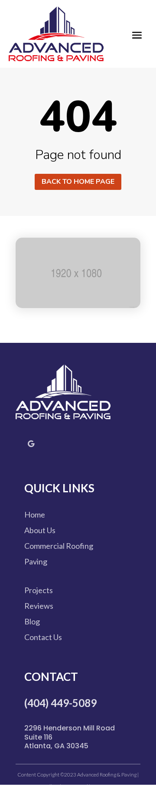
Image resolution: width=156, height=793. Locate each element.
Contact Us (43, 637)
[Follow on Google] (31, 444)
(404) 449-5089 (60, 703)
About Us (39, 530)
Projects (38, 590)
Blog (32, 621)
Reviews (38, 606)
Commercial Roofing (58, 546)
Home (34, 514)
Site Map (100, 786)
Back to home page (78, 181)
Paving (35, 561)
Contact (51, 677)
